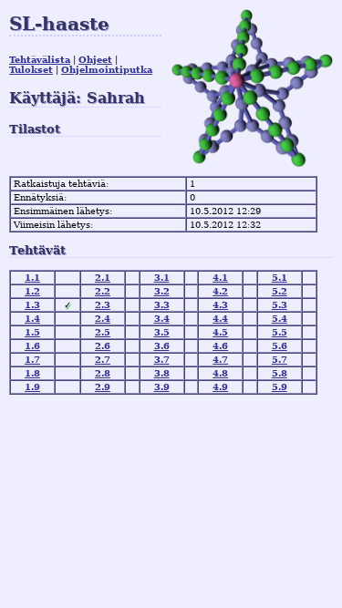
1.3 (32, 305)
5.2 (279, 291)
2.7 (102, 360)
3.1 (162, 278)
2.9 (102, 387)
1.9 (32, 387)
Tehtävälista (39, 60)
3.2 (162, 291)
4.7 (220, 360)
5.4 (279, 319)
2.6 (102, 346)
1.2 (32, 291)
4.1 (220, 278)
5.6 (279, 346)
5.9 (279, 387)
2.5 (102, 332)
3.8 (162, 373)
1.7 (32, 360)
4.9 (220, 387)
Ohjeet (95, 60)
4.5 (220, 332)
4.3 (220, 305)
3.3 (162, 305)
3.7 (162, 360)
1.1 (32, 278)
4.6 (220, 346)
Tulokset (31, 70)
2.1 (102, 278)
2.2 (102, 291)
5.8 (279, 373)
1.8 (32, 373)
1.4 (32, 319)
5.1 (279, 278)
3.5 (162, 332)
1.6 (32, 346)
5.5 (279, 332)
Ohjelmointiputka (106, 70)
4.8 (220, 373)
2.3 (102, 305)
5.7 (279, 360)
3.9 (162, 387)
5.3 (279, 305)
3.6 (162, 346)
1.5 (32, 332)
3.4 (162, 319)
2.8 (102, 373)
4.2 (220, 291)
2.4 (102, 319)
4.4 (220, 319)
